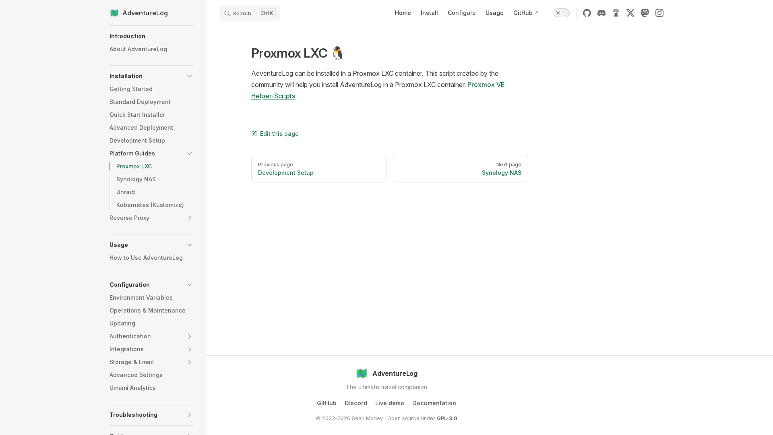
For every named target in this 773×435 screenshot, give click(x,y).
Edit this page (279, 133)
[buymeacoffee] (616, 13)
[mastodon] (645, 13)
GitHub (327, 403)
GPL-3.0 (447, 418)
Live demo (389, 403)
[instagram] (659, 13)
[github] (587, 13)
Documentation (434, 403)
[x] (630, 13)
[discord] (601, 13)
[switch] (562, 12)
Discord (356, 403)
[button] (151, 36)
